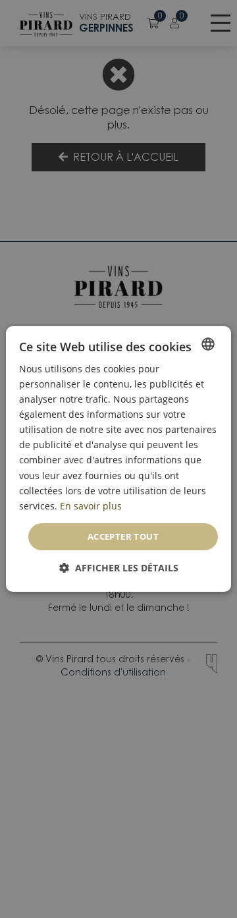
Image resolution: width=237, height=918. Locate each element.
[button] (118, 567)
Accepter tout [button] (123, 536)
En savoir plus (91, 506)
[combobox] (208, 344)
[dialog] (118, 459)
